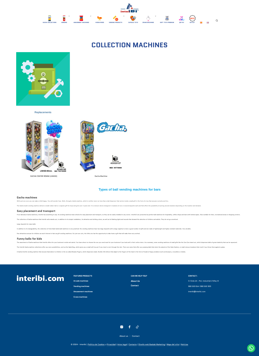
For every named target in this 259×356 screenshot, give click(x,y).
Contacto (133, 344)
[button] (251, 348)
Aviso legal (122, 344)
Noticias (184, 344)
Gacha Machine (101, 176)
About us (135, 281)
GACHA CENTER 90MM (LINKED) (43, 176)
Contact (135, 285)
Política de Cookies (96, 344)
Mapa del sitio (173, 344)
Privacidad (111, 344)
